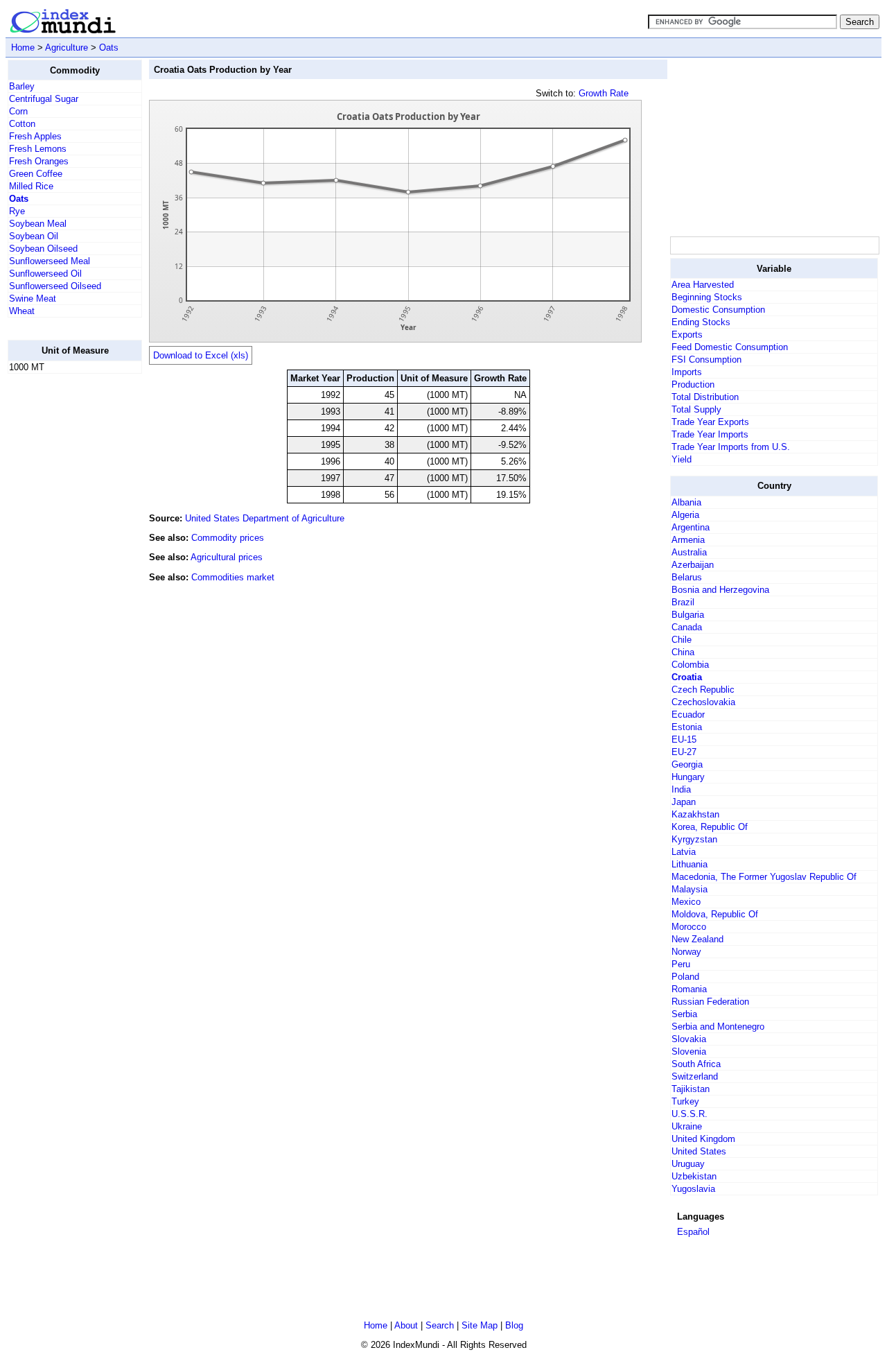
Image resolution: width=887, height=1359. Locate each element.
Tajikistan (690, 1089)
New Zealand (697, 939)
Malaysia (689, 889)
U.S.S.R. (689, 1114)
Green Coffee (35, 173)
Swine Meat (32, 298)
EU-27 (683, 752)
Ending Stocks (700, 322)
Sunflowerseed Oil (45, 273)
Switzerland (694, 1076)
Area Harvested (702, 284)
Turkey (685, 1101)
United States (698, 1151)
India (681, 789)
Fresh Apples (35, 136)
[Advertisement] (63, 593)
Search (439, 1325)
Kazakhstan (695, 814)
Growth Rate (604, 93)
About (406, 1325)
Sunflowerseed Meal (49, 261)
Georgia (687, 764)
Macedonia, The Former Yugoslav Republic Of (764, 877)
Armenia (688, 540)
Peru (680, 964)
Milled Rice (31, 186)
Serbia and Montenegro (717, 1026)
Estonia (686, 727)
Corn (18, 111)
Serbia (684, 1014)
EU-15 (683, 739)
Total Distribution (705, 397)
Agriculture (66, 47)
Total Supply (696, 409)
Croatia (686, 677)
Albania (686, 502)
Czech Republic (703, 689)
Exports (687, 334)
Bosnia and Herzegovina (720, 590)
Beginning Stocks (706, 297)
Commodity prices (227, 538)
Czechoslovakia (703, 702)
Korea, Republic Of (709, 827)
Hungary (688, 777)
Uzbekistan (694, 1176)
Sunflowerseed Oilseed (55, 286)
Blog (514, 1325)
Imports (686, 372)
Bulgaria (687, 614)
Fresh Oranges (39, 161)
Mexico (686, 902)
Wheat (22, 311)
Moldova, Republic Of (714, 914)
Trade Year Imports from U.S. (730, 447)
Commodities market (232, 577)
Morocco (688, 926)
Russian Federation (710, 1001)
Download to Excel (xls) (200, 355)
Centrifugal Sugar (43, 99)
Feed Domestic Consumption (729, 347)
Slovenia (688, 1051)
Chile (681, 639)
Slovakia (688, 1039)
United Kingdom (703, 1139)
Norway (686, 951)
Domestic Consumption (718, 309)
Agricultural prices (227, 557)
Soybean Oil (33, 236)
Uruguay (688, 1164)
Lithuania (689, 864)
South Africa (696, 1064)
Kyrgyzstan (694, 839)
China (682, 652)
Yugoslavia (693, 1189)
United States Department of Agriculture (264, 518)
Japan (683, 802)
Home (23, 47)
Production (692, 384)
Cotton (22, 124)
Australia (689, 552)
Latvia (683, 852)
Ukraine (686, 1126)
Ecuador (688, 714)
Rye (17, 211)
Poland (685, 976)
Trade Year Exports (710, 422)
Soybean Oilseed (43, 248)
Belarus (686, 577)
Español (693, 1232)
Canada (686, 627)
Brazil (682, 602)
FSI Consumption (706, 359)
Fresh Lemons (38, 149)
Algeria (685, 515)
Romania (689, 989)
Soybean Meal (38, 223)
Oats (108, 47)
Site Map (480, 1325)
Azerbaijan (692, 565)
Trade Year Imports (709, 434)
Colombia (690, 664)
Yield (681, 459)
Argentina (690, 527)
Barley (22, 86)
